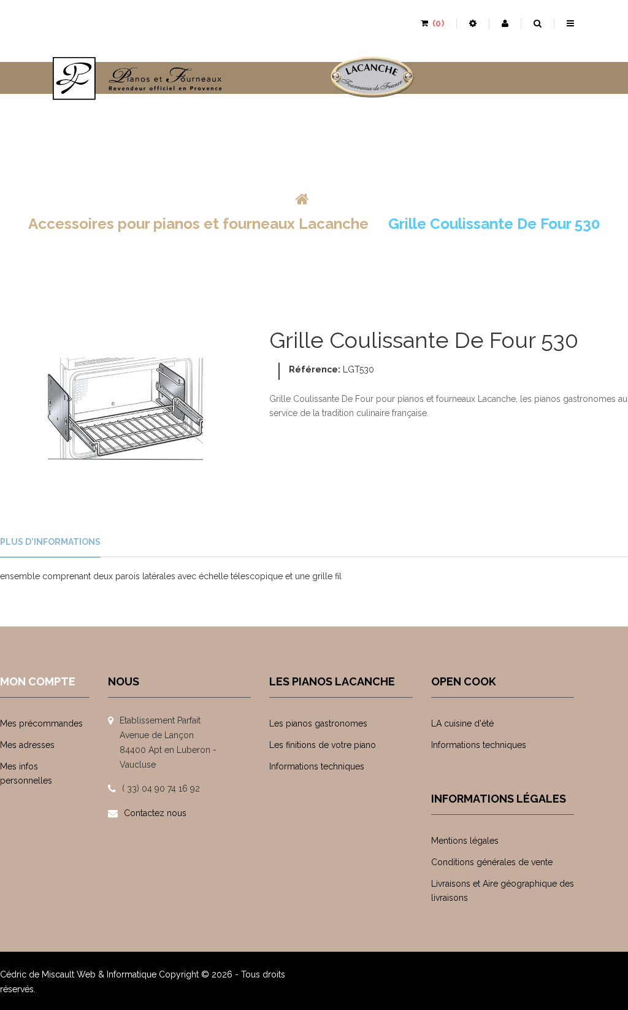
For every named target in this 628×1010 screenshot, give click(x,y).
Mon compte (37, 681)
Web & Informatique (116, 974)
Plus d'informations (50, 542)
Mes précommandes (41, 723)
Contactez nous (155, 813)
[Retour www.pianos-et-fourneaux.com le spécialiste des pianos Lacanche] (302, 199)
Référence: (314, 369)
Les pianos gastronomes (318, 723)
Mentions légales (465, 841)
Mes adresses (27, 745)
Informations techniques (316, 766)
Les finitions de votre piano (322, 745)
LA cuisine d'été (462, 723)
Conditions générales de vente (492, 862)
